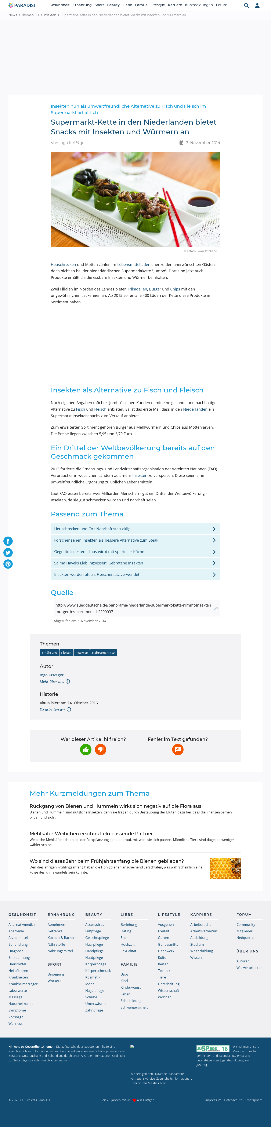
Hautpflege (94, 957)
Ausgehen (166, 924)
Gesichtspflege (97, 937)
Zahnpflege (94, 1010)
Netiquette (245, 937)
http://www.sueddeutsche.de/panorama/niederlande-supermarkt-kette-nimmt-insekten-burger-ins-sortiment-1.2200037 (133, 608)
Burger (155, 289)
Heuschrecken (63, 264)
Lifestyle (158, 5)
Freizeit (163, 931)
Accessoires (94, 924)
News (12, 15)
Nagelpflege (94, 990)
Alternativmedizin (22, 924)
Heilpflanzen (18, 970)
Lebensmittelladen (133, 264)
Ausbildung (199, 937)
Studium (197, 944)
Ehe (124, 937)
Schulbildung (131, 1000)
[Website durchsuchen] (246, 5)
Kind (124, 980)
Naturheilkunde (20, 1003)
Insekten (49, 15)
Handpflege (94, 951)
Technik (164, 970)
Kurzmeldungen (199, 5)
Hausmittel (17, 964)
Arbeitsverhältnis (204, 931)
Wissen (196, 957)
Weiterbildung (201, 951)
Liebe (127, 5)
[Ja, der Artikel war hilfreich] (85, 749)
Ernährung (82, 5)
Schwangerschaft (134, 1007)
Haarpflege (94, 944)
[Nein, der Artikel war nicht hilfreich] (100, 749)
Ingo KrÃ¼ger (52, 674)
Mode (89, 984)
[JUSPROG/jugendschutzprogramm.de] (213, 1048)
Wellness (15, 1023)
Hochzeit (128, 944)
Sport (99, 5)
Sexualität (128, 951)
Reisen (163, 964)
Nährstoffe (56, 944)
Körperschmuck (98, 970)
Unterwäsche (95, 1003)
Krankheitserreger (23, 984)
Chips (175, 289)
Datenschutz (233, 1100)
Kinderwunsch (132, 987)
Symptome (17, 1010)
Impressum (213, 1100)
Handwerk (166, 951)
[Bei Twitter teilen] (8, 552)
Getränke (55, 931)
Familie (141, 5)
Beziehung (129, 924)
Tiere (162, 977)
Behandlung (18, 944)
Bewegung (56, 974)
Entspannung (19, 957)
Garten (163, 937)
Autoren (243, 961)
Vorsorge (15, 1017)
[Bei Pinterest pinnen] (8, 564)
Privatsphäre (254, 1100)
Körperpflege (95, 964)
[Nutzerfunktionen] (257, 5)
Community (245, 924)
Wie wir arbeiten (249, 967)
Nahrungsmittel (103, 652)
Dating (126, 931)
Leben (125, 994)
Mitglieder (244, 931)
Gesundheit (60, 5)
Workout (55, 980)
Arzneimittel (18, 937)
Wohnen (164, 997)
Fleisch (100, 409)
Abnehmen (56, 924)
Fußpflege (93, 931)
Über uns (247, 951)
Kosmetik (92, 977)
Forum (221, 5)
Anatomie (16, 931)
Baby (125, 974)
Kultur (163, 957)
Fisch (80, 409)
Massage (15, 997)
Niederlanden (195, 409)
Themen (27, 15)
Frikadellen (137, 289)
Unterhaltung (169, 984)
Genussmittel (168, 944)
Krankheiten (18, 977)
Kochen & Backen (61, 937)
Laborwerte (17, 990)
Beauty (113, 5)
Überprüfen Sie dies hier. (148, 1083)
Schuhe (91, 997)
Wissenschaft (168, 990)
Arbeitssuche (200, 924)
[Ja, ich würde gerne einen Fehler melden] (178, 749)
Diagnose (16, 951)
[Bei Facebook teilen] (8, 541)
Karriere (175, 5)
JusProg (201, 1065)
